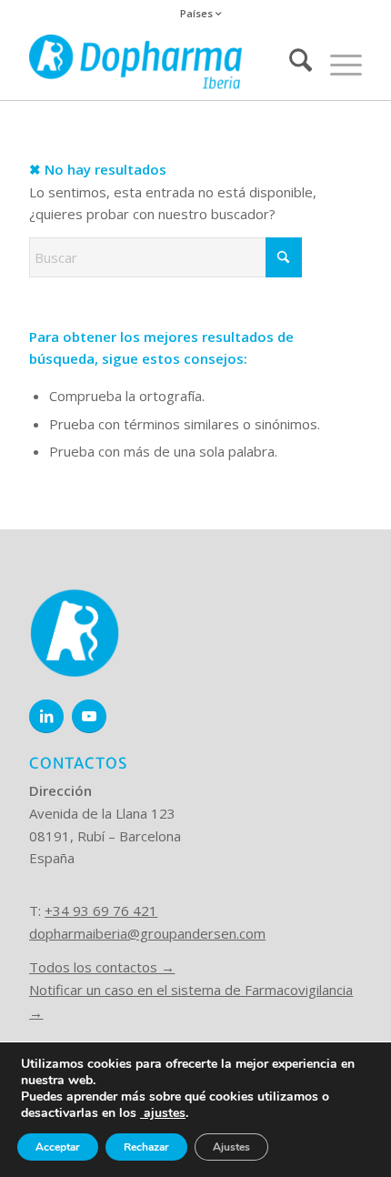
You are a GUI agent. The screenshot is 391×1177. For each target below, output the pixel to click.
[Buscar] (291, 63)
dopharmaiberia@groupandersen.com (147, 933)
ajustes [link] (164, 1113)
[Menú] (337, 63)
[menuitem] (200, 14)
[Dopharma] (162, 63)
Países (198, 13)
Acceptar (57, 1147)
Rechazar (146, 1147)
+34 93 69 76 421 (101, 910)
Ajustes (231, 1147)
